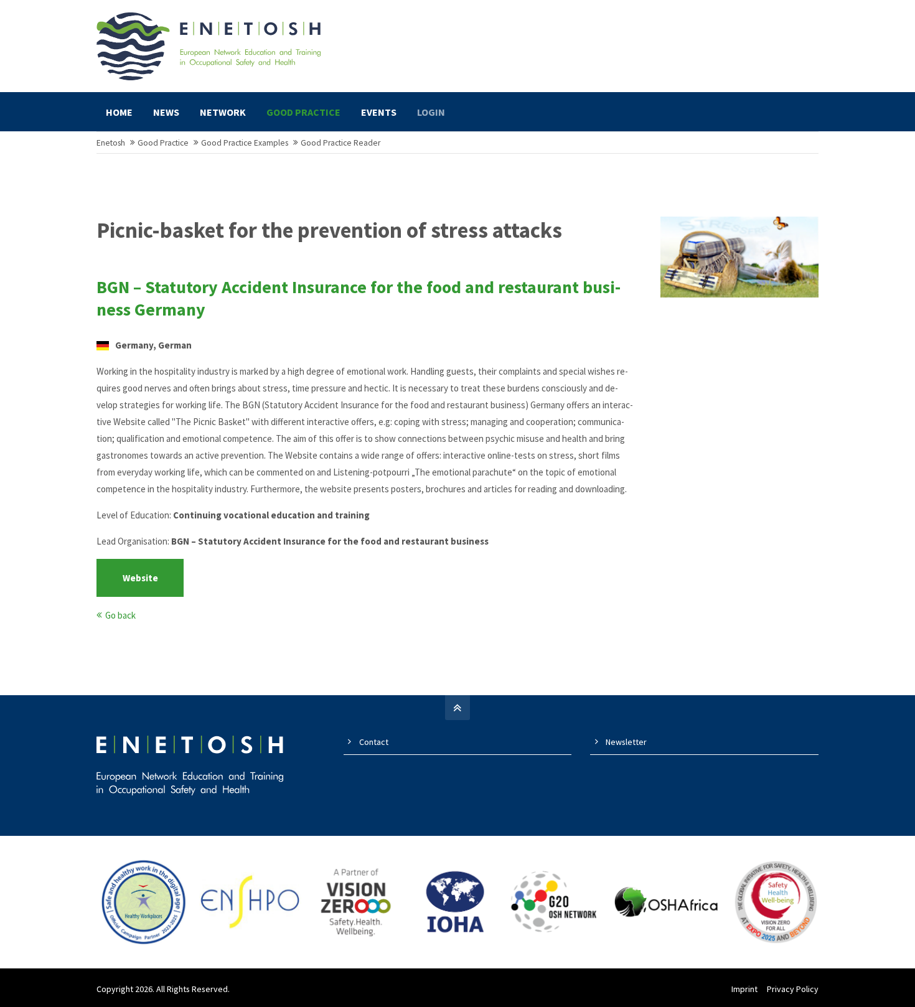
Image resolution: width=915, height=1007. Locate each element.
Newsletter (626, 741)
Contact (373, 741)
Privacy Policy (793, 989)
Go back (120, 615)
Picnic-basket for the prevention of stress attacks (329, 230)
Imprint (744, 989)
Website (140, 578)
